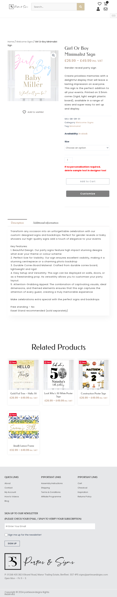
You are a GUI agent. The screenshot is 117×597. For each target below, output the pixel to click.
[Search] (80, 6)
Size (67, 141)
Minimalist (75, 126)
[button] (53, 55)
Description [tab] (17, 222)
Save (14, 362)
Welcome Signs (24, 41)
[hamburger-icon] (113, 15)
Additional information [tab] (45, 222)
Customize (87, 193)
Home (11, 41)
